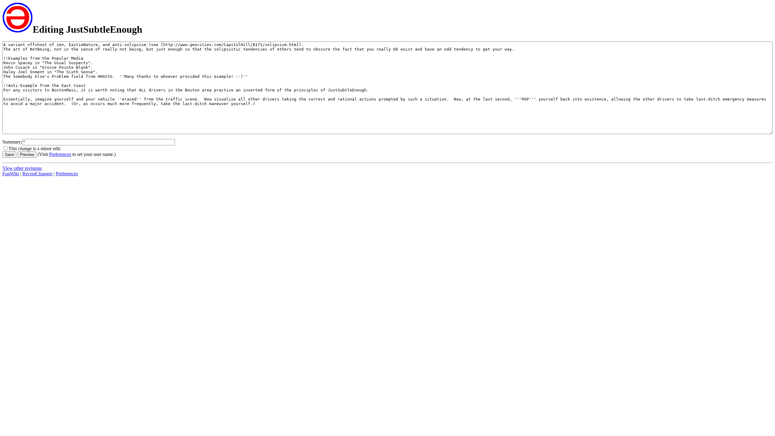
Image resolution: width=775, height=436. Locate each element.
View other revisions (22, 168)
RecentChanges (37, 173)
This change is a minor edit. (34, 148)
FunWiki (10, 173)
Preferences (60, 154)
